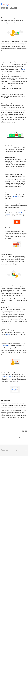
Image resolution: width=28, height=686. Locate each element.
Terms (25, 450)
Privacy (21, 450)
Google (16, 450)
